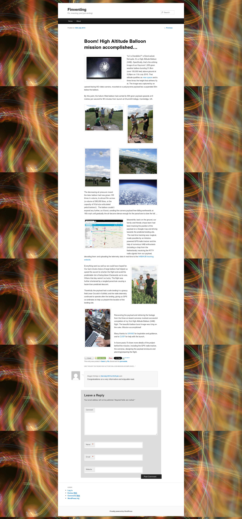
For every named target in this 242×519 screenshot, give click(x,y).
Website (89, 469)
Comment (89, 409)
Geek (103, 361)
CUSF (122, 336)
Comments (74, 495)
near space (147, 77)
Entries (72, 493)
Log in (70, 490)
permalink (123, 361)
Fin (108, 361)
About (79, 21)
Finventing (77, 9)
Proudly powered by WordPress (121, 511)
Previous (168, 28)
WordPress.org (73, 498)
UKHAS (130, 333)
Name (89, 444)
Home (70, 21)
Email (89, 457)
